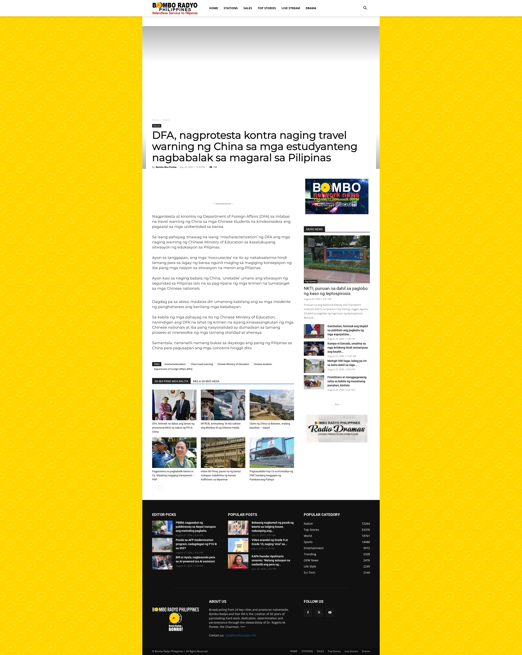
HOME (213, 8)
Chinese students (263, 364)
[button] (365, 8)
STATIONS (231, 8)
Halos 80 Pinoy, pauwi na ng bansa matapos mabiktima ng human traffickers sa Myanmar (221, 475)
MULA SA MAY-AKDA (206, 381)
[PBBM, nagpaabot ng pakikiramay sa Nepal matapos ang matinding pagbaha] (162, 528)
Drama (311, 8)
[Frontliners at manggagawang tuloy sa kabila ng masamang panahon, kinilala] (314, 382)
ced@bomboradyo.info (240, 635)
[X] (319, 612)
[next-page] (161, 487)
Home (155, 120)
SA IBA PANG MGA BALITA (171, 381)
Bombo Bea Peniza (166, 166)
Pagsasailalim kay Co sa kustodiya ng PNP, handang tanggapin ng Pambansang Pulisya (271, 475)
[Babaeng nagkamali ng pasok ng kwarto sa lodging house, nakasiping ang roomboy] (238, 528)
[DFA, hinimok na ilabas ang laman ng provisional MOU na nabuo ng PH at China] (174, 405)
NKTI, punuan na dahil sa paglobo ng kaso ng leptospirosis (336, 291)
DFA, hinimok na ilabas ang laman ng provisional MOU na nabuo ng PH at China (173, 427)
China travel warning (202, 364)
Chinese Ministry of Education (233, 364)
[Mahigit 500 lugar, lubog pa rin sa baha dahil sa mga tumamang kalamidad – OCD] (314, 366)
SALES (247, 8)
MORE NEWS (314, 229)
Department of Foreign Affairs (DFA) (173, 368)
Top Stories (267, 8)
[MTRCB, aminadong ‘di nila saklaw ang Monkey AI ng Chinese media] (223, 405)
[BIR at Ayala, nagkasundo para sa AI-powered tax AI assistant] (162, 562)
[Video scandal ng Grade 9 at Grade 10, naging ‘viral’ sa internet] (238, 545)
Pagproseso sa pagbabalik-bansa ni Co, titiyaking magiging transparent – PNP (173, 475)
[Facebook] (308, 612)
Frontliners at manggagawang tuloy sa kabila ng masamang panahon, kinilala (346, 381)
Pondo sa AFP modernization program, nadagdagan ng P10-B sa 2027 (196, 544)
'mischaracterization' (175, 364)
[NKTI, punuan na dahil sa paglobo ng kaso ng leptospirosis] (337, 259)
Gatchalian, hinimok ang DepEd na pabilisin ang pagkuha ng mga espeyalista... (347, 330)
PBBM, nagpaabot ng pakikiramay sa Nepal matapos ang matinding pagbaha (196, 526)
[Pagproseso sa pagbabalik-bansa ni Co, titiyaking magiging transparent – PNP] (174, 452)
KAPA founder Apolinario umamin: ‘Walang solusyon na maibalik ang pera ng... (271, 560)
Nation (156, 125)
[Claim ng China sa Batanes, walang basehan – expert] (272, 405)
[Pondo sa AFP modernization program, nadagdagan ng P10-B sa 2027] (162, 545)
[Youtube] (330, 612)
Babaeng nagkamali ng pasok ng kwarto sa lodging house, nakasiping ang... (273, 526)
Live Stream (291, 8)
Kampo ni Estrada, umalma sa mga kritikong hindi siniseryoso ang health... (347, 347)
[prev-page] (154, 487)
